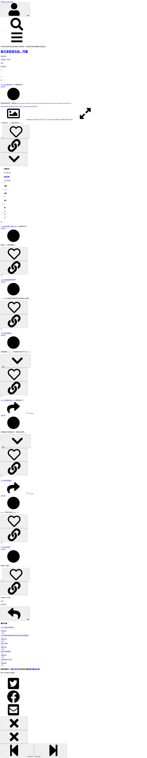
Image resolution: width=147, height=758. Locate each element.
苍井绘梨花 (8, 333)
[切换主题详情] (14, 159)
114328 (3, 333)
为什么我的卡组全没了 (8, 627)
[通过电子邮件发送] (13, 715)
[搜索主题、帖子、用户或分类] (17, 30)
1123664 (3, 226)
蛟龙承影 (7, 547)
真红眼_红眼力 (9, 226)
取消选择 (3, 66)
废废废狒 (8, 280)
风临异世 (8, 84)
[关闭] (14, 723)
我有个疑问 (4, 643)
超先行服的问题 (5, 651)
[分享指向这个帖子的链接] (14, 145)
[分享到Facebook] (13, 702)
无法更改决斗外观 (6, 659)
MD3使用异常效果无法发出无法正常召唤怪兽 (14, 635)
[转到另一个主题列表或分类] (17, 43)
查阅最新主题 (34, 669)
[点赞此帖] (16, 132)
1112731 (3, 84)
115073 (3, 547)
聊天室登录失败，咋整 (14, 51)
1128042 (3, 280)
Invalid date (30, 756)
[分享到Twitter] (13, 689)
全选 (2, 63)
